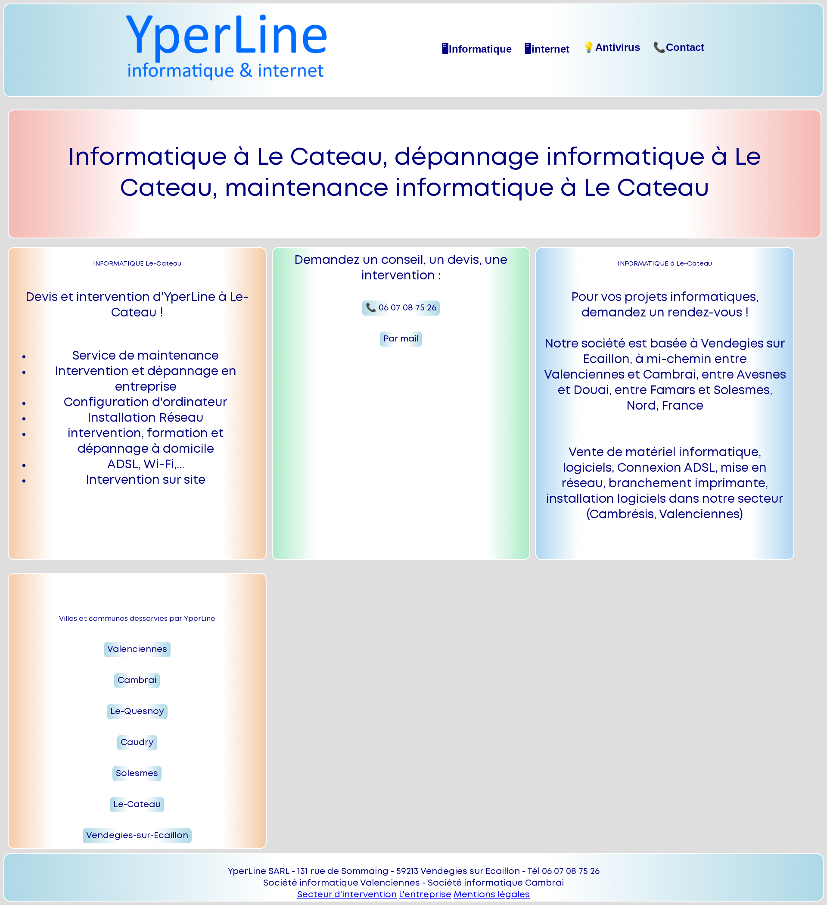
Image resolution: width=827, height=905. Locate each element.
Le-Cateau (137, 805)
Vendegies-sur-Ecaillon (137, 836)
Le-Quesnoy (137, 712)
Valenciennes (137, 649)
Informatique (477, 49)
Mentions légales (492, 895)
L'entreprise (425, 895)
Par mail (401, 339)
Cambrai (137, 680)
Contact (678, 47)
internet (547, 49)
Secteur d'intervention (347, 895)
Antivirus (611, 47)
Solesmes (137, 774)
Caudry (137, 743)
